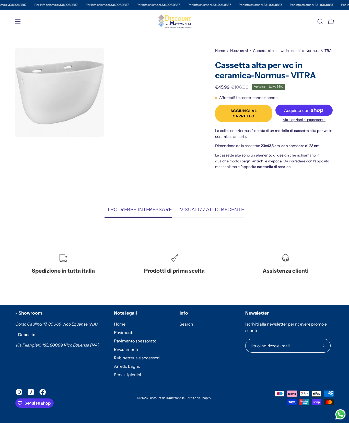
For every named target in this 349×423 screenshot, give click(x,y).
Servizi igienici (127, 374)
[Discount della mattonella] (174, 21)
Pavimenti (123, 332)
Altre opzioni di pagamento (304, 120)
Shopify (206, 398)
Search (186, 324)
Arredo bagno (127, 366)
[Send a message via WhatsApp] (340, 414)
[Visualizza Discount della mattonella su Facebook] (42, 392)
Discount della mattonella (166, 398)
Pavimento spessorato (135, 340)
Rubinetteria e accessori (137, 357)
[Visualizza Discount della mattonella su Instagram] (19, 392)
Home (220, 50)
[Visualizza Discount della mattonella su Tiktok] (31, 392)
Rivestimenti (126, 349)
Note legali (125, 313)
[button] (320, 21)
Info (184, 313)
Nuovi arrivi (239, 50)
